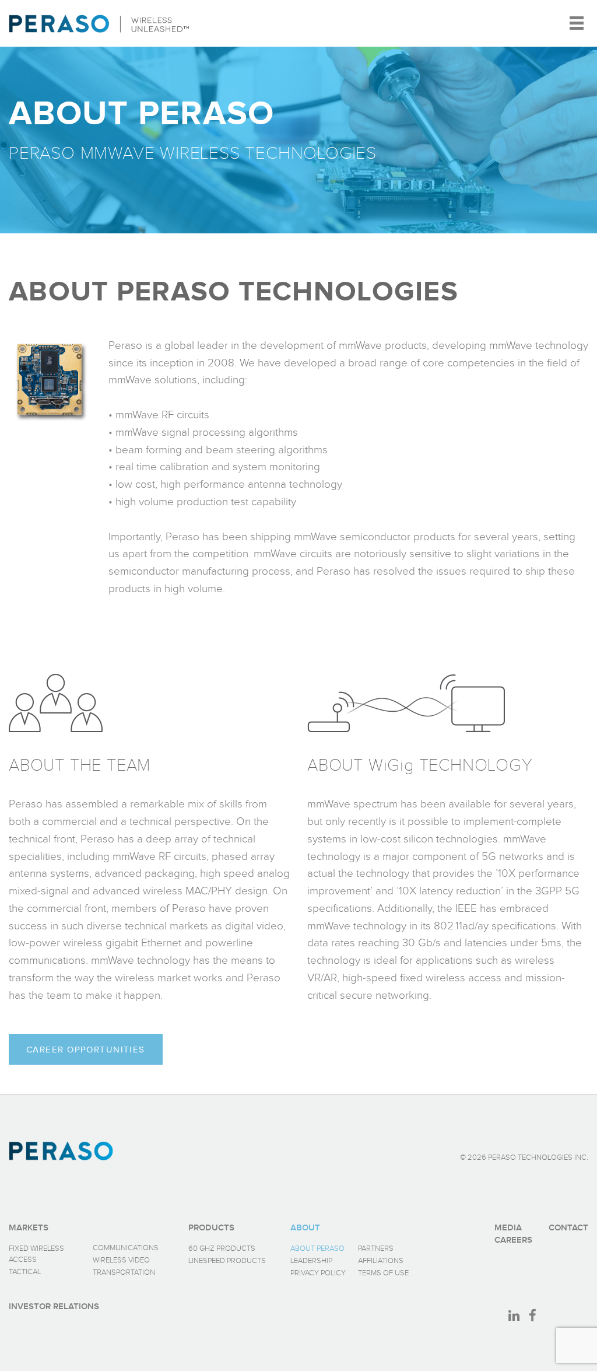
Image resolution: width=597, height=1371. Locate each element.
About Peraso (317, 1248)
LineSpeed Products (227, 1260)
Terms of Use (383, 1273)
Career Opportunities (85, 1049)
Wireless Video (121, 1260)
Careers (513, 1240)
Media (508, 1228)
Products (211, 1228)
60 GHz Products (221, 1248)
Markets (28, 1228)
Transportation (124, 1272)
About (305, 1228)
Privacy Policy (318, 1273)
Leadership (311, 1260)
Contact (568, 1228)
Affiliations (380, 1260)
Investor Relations (54, 1307)
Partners (376, 1248)
